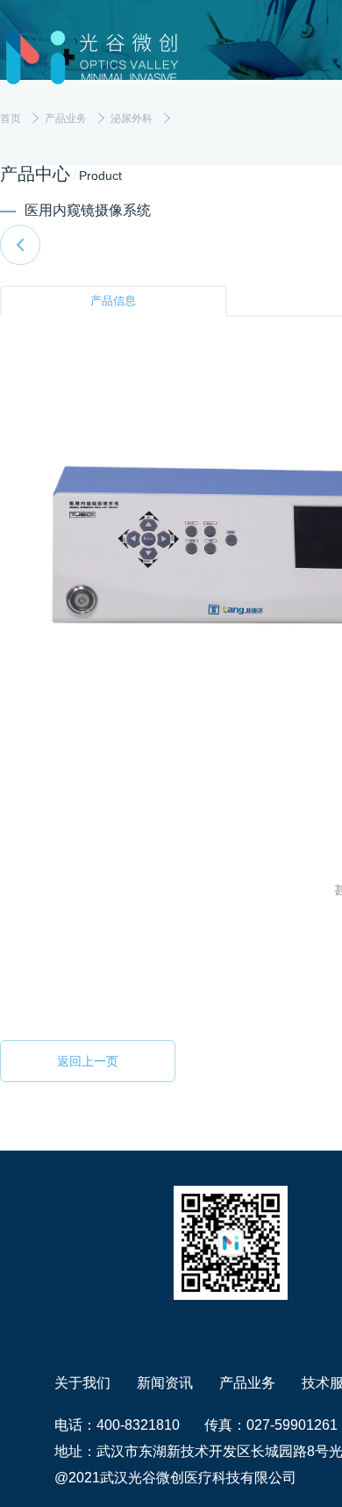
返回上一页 (87, 1061)
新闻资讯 (165, 1382)
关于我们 (82, 1382)
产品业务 (247, 1382)
